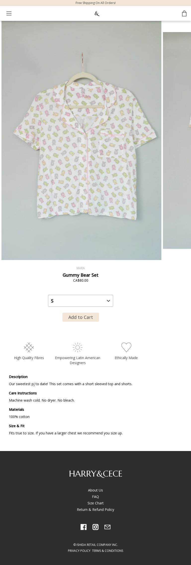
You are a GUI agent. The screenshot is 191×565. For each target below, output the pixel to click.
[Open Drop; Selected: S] (80, 301)
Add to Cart (80, 317)
